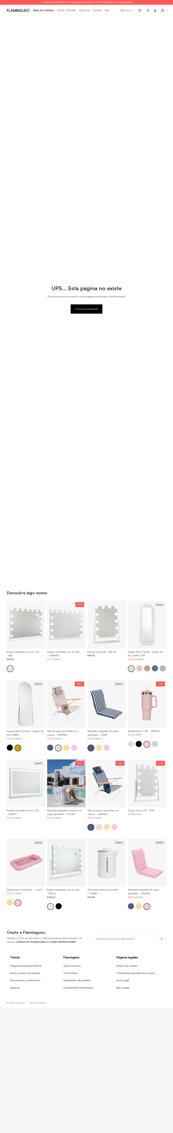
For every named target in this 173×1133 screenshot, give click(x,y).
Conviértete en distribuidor (78, 987)
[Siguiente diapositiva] (42, 624)
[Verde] (163, 668)
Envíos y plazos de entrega (25, 973)
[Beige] (131, 669)
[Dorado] (18, 748)
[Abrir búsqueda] (148, 10)
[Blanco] (10, 669)
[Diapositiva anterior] (9, 624)
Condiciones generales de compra (135, 973)
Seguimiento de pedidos (76, 980)
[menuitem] (107, 10)
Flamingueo (19, 1003)
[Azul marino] (50, 748)
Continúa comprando (86, 308)
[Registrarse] (161, 938)
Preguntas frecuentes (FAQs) (25, 965)
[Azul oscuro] (155, 668)
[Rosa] (139, 668)
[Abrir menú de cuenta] (155, 10)
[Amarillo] (66, 748)
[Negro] (10, 748)
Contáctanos (70, 973)
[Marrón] (147, 668)
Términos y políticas (37, 1003)
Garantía (15, 987)
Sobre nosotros (72, 965)
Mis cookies (122, 987)
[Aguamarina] (155, 744)
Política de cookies (126, 965)
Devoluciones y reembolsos (25, 980)
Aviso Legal (122, 980)
